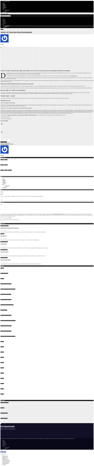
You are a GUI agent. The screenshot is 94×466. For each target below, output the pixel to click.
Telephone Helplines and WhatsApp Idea (8, 312)
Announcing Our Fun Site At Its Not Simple (8, 338)
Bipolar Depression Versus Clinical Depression (9, 354)
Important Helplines (4, 380)
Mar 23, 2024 (2, 288)
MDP (13, 304)
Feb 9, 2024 (2, 340)
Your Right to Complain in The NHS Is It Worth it (9, 291)
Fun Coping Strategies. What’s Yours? (6, 143)
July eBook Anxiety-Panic (5, 280)
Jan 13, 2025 (2, 230)
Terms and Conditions (4, 144)
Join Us (4, 8)
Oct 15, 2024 (2, 169)
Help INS (2, 241)
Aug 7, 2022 (2, 377)
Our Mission (2, 396)
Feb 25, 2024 (2, 330)
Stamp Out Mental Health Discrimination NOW (9, 359)
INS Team (2, 268)
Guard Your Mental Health (5, 167)
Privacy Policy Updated (4, 385)
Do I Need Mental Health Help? (6, 322)
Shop (3, 3)
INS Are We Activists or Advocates (6, 301)
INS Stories (10, 170)
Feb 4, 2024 (2, 345)
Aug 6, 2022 (2, 382)
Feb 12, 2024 (2, 335)
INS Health (2, 159)
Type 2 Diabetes (3, 375)
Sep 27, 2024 (2, 272)
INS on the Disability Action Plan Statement (8, 333)
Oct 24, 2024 (2, 422)
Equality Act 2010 (74, 75)
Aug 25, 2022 (2, 361)
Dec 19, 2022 (2, 351)
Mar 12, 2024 (2, 303)
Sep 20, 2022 (2, 356)
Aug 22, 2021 (2, 393)
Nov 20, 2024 (2, 246)
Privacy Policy (7, 25)
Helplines (4, 27)
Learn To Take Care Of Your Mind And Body (8, 275)
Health (4, 4)
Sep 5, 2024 (2, 174)
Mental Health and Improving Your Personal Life (9, 404)
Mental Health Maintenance (5, 270)
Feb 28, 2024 (2, 319)
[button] (3, 452)
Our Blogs (4, 5)
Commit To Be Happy (4, 161)
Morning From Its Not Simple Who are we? (8, 343)
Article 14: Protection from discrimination (16, 32)
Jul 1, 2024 (2, 282)
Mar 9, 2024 (2, 309)
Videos (4, 6)
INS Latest (6, 289)
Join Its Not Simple (3, 296)
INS (3, 9)
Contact (6, 26)
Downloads (5, 7)
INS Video (13, 336)
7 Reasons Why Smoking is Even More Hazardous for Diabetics (12, 364)
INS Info (1, 29)
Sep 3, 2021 (2, 387)
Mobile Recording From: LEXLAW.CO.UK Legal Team (10, 317)
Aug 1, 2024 (2, 277)
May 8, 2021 (2, 398)
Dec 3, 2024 (2, 238)
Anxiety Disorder (3, 243)
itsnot (2, 44)
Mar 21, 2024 (2, 293)
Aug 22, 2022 (2, 366)
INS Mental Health (7, 426)
